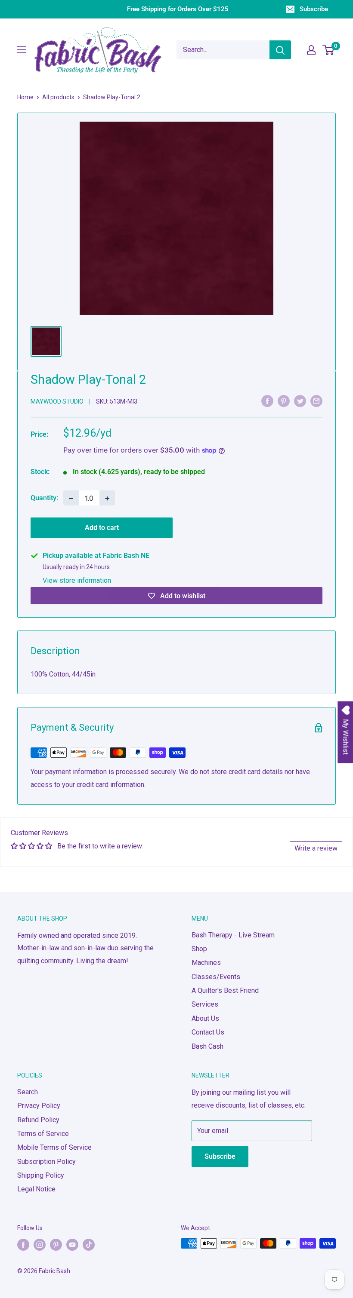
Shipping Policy (40, 1175)
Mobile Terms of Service (54, 1147)
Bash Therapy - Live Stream (233, 935)
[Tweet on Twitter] (300, 401)
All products (58, 97)
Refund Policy (38, 1120)
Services (205, 1004)
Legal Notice (36, 1189)
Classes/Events (216, 977)
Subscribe (314, 9)
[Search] (280, 49)
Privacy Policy (38, 1106)
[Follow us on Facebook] (23, 1244)
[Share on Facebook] (267, 401)
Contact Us (208, 1032)
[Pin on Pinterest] (284, 401)
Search (27, 1092)
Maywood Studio (57, 401)
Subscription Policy (46, 1161)
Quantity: (44, 498)
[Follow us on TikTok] (89, 1244)
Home (25, 97)
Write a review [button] (316, 848)
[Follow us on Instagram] (40, 1244)
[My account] (311, 50)
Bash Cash (207, 1046)
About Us (205, 1018)
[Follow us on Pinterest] (56, 1244)
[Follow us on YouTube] (72, 1244)
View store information (77, 580)
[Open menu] (21, 49)
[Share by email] (316, 401)
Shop (199, 949)
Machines (206, 962)
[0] (328, 50)
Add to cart (102, 527)
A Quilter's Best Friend (225, 990)
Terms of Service (43, 1134)
